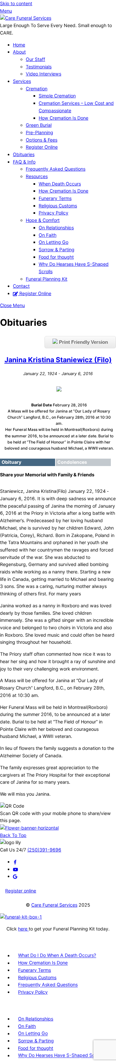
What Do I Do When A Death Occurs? (57, 955)
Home (19, 44)
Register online (20, 890)
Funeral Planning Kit (46, 279)
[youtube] (15, 869)
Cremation (36, 88)
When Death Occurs (60, 183)
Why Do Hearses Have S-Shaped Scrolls (60, 1055)
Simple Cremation (57, 95)
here (23, 928)
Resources (37, 176)
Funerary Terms (55, 198)
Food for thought (56, 257)
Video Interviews (43, 73)
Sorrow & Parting (56, 249)
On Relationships (56, 227)
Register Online (42, 147)
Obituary (11, 462)
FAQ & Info (24, 161)
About (19, 52)
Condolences (72, 462)
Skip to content (16, 3)
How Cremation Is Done (63, 118)
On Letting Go (53, 242)
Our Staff (35, 59)
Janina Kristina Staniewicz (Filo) (58, 359)
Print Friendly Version (83, 342)
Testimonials (39, 66)
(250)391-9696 (44, 849)
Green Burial (39, 125)
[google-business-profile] (15, 876)
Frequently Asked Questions (55, 169)
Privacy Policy (53, 212)
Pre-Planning (39, 132)
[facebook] (15, 861)
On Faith (47, 235)
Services (22, 81)
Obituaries (23, 154)
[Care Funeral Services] (25, 18)
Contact (21, 286)
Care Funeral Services (54, 905)
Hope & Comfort (43, 220)
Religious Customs (58, 205)
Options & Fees (41, 140)
